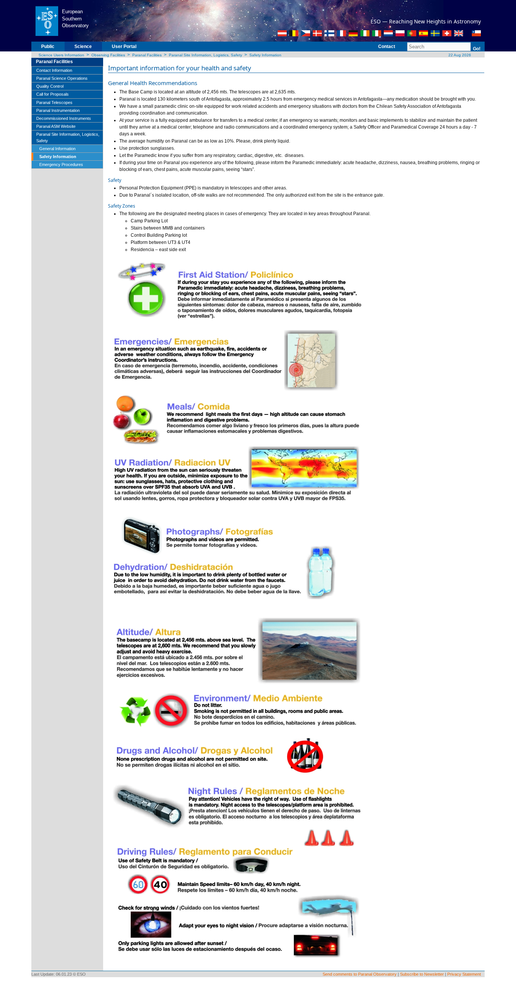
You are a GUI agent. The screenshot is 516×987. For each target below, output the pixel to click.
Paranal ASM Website (56, 126)
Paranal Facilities (147, 55)
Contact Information (54, 70)
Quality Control (49, 86)
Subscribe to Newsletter (422, 974)
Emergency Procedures (61, 164)
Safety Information (265, 55)
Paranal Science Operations (62, 78)
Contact (386, 46)
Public (47, 46)
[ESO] (46, 20)
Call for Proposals (52, 94)
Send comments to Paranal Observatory (360, 974)
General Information (57, 148)
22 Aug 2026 (459, 55)
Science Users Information (61, 55)
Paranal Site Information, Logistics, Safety (205, 55)
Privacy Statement (464, 974)
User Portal (124, 46)
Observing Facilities (108, 55)
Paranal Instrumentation (58, 110)
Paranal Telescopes (54, 102)
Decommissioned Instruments (63, 118)
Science (83, 46)
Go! (476, 48)
